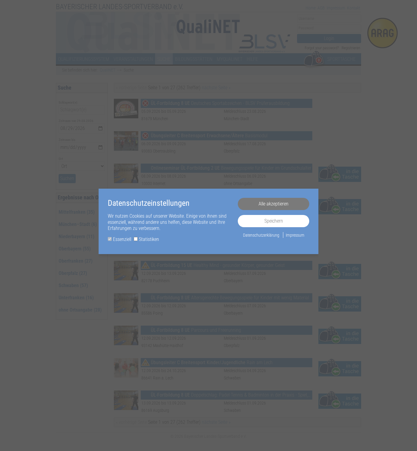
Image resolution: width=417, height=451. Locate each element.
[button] (273, 204)
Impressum (295, 235)
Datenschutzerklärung (261, 235)
